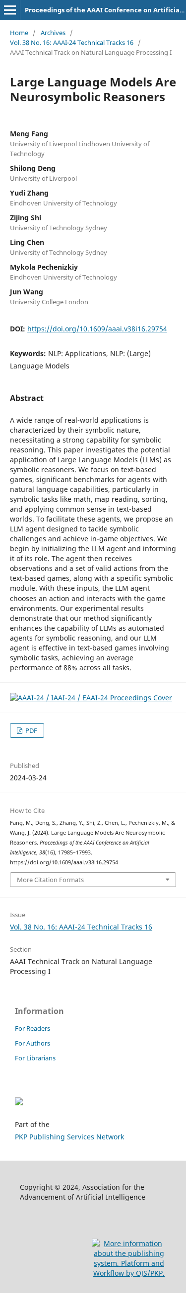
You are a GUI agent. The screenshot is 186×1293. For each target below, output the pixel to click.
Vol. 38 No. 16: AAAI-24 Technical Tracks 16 (71, 42)
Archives (53, 32)
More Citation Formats (50, 879)
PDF (30, 730)
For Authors (32, 1043)
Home (19, 32)
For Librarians (35, 1057)
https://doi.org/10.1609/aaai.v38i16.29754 (97, 328)
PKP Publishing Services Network (69, 1136)
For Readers (32, 1028)
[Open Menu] (10, 10)
